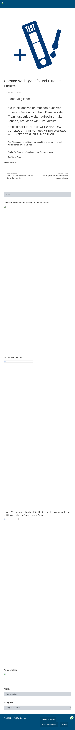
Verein (19, 92)
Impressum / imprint (48, 719)
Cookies (64, 724)
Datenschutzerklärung (48, 724)
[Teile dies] (6, 165)
